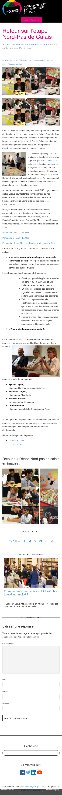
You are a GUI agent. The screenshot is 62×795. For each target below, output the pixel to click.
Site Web (6, 703)
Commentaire (8, 643)
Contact (42, 786)
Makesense (46, 160)
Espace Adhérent (31, 20)
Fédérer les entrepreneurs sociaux (29, 44)
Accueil (6, 44)
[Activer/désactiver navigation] (56, 8)
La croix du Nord (16, 440)
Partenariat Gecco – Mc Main (15, 232)
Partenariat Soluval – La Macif (16, 237)
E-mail (5, 691)
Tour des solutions (15, 64)
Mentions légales (29, 786)
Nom (4, 679)
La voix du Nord (16, 444)
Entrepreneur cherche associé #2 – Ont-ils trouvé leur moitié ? (31, 592)
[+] (31, 573)
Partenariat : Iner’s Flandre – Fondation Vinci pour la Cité (28, 243)
